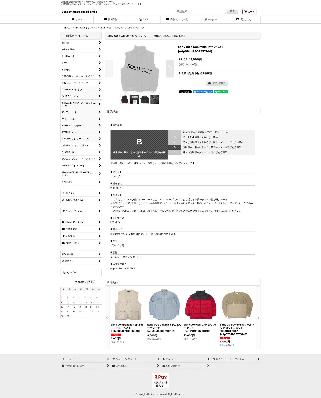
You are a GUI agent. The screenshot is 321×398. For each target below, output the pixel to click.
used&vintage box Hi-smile (79, 11)
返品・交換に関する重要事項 (196, 73)
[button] (109, 68)
